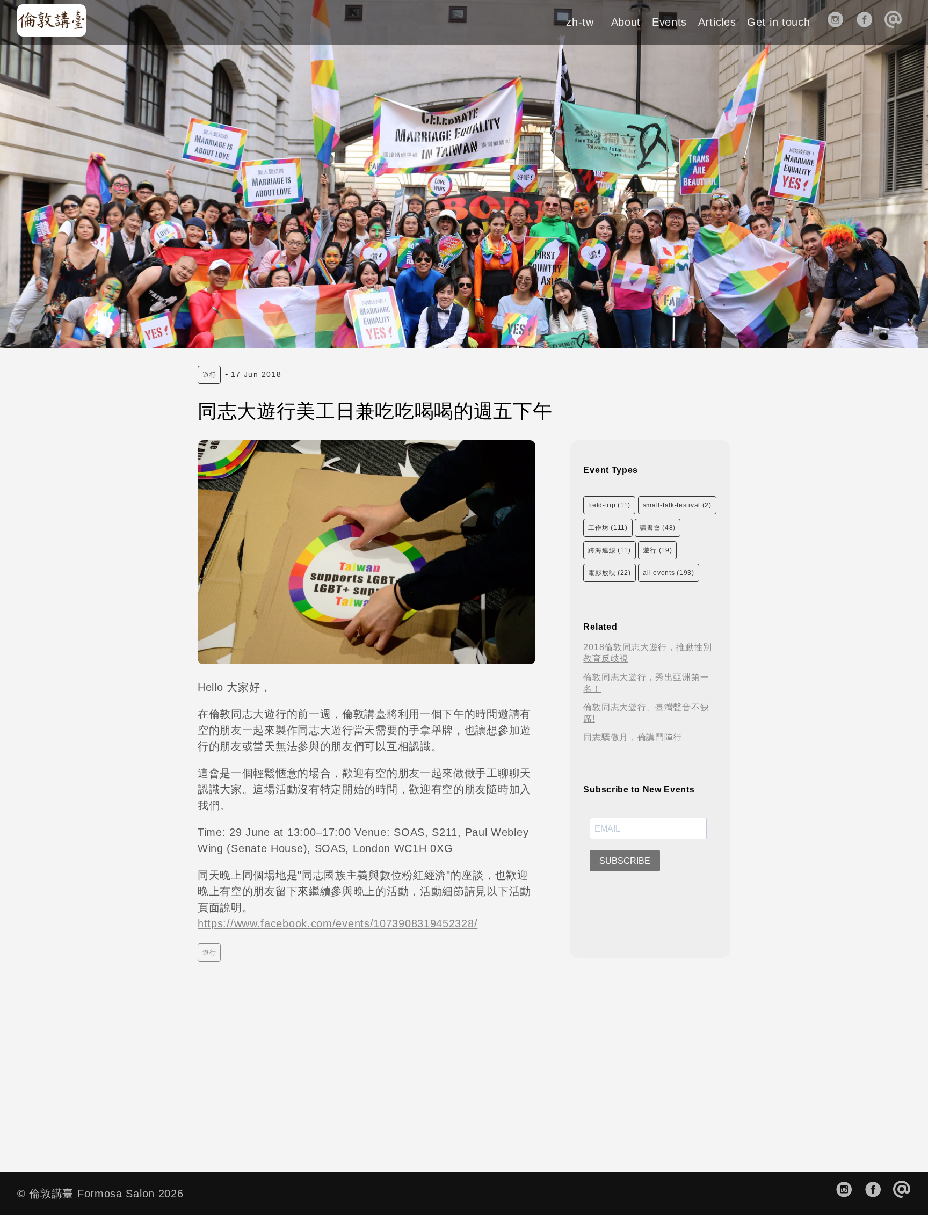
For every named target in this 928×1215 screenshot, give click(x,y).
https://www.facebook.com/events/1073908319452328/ (337, 923)
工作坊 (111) (607, 528)
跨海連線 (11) (609, 550)
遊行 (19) (657, 550)
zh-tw (580, 22)
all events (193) (668, 573)
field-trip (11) (609, 505)
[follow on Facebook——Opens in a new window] (868, 22)
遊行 (209, 375)
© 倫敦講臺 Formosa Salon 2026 (100, 1193)
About (626, 22)
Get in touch (778, 22)
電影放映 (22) (609, 573)
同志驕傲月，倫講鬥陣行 (632, 737)
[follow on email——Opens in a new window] (897, 22)
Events (669, 22)
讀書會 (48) (658, 528)
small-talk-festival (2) (677, 505)
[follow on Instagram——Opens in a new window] (839, 22)
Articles (717, 22)
